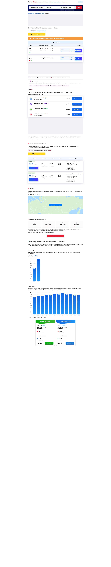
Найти (78, 7)
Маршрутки (55, 2)
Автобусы (51, 2)
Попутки (60, 2)
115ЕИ (30, 175)
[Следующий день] (75, 7)
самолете (46, 113)
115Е (30, 163)
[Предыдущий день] (61, 7)
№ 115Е (60, 325)
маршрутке (46, 103)
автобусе (46, 108)
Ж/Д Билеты (45, 2)
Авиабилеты (40, 2)
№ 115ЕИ (39, 325)
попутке (45, 98)
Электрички (64, 2)
